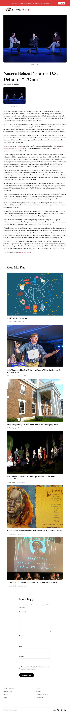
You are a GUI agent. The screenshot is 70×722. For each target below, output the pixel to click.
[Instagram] (54, 710)
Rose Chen (16, 84)
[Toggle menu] (62, 9)
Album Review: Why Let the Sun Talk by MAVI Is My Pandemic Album (34, 530)
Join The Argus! (7, 691)
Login (5, 697)
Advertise (38, 691)
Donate (38, 688)
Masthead (6, 694)
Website (21, 656)
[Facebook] (62, 710)
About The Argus (8, 688)
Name (21, 636)
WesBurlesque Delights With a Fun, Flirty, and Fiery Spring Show (32, 424)
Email (21, 646)
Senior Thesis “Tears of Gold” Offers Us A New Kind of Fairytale (32, 582)
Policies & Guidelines (42, 694)
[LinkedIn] (65, 710)
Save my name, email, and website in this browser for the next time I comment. (35, 668)
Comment (22, 612)
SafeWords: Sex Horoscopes (17, 318)
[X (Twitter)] (58, 710)
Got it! (62, 3)
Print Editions (40, 697)
